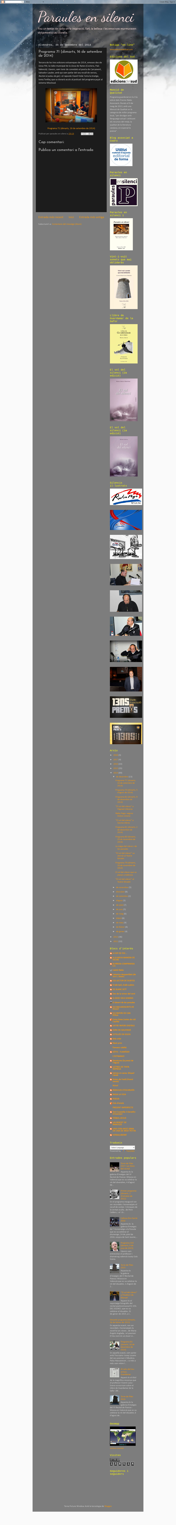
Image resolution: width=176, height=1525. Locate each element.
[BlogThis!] (84, 134)
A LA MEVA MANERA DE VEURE (124, 959)
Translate (130, 1151)
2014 (116, 773)
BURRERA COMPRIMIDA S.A (124, 965)
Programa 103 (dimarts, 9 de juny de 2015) (127, 1245)
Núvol (115, 1086)
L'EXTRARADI (118, 1056)
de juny (119, 909)
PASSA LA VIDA (119, 1094)
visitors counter (117, 1448)
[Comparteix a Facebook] (89, 134)
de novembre (122, 887)
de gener (120, 931)
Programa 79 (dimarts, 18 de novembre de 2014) (125, 865)
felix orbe (117, 1039)
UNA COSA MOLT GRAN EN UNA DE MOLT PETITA (124, 1130)
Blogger (108, 1506)
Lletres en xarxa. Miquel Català (123, 1074)
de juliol (120, 905)
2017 (116, 760)
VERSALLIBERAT (120, 1135)
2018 (116, 755)
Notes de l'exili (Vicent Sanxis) (123, 1080)
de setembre (122, 896)
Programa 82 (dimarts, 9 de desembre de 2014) (126, 799)
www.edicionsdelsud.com (121, 49)
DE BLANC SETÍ (119, 989)
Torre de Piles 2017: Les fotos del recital (128, 1166)
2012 (116, 941)
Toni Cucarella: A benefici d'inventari (124, 1113)
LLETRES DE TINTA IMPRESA (121, 1068)
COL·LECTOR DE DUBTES (124, 981)
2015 (116, 768)
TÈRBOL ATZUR (119, 1118)
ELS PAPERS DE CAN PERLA (122, 1014)
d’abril (119, 918)
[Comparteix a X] (87, 134)
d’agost (119, 900)
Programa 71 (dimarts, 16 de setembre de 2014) (71, 128)
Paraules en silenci (86, 16)
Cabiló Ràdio (118, 970)
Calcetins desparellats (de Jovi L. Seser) (124, 975)
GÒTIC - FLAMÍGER (121, 1052)
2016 (116, 764)
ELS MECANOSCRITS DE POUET (123, 1008)
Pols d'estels (118, 1103)
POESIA (116, 1099)
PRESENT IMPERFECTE (123, 1107)
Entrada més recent (50, 217)
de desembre (122, 777)
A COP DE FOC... (120, 953)
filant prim (117, 1043)
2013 (116, 937)
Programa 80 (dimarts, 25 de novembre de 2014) (125, 839)
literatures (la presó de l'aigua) (123, 1062)
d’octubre (120, 892)
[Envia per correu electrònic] (82, 134)
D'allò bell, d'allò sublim (123, 985)
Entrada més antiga (91, 217)
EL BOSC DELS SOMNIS (123, 998)
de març (120, 923)
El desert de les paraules (124, 1002)
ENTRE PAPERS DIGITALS (124, 1026)
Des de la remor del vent (124, 994)
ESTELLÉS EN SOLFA (122, 1034)
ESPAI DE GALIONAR (122, 1030)
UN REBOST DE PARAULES (120, 1123)
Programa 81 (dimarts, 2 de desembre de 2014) (126, 830)
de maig (120, 914)
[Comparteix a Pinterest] (92, 134)
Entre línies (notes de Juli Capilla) (124, 1020)
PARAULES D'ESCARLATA (123, 1090)
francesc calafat (120, 1047)
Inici (71, 217)
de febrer (120, 927)
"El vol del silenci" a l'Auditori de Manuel (129, 1295)
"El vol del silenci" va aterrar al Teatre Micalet (125, 856)
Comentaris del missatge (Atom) (66, 224)
